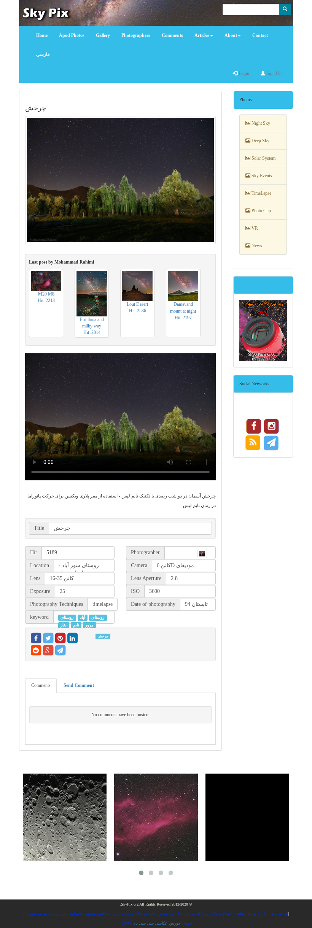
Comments (41, 685)
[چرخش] (120, 180)
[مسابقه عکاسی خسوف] (247, 817)
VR (254, 228)
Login (243, 73)
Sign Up (273, 73)
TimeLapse (260, 193)
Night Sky (260, 123)
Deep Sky (259, 140)
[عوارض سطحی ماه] (65, 817)
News (256, 245)
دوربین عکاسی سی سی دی (156, 923)
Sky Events (261, 175)
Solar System (262, 158)
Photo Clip (260, 210)
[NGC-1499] (156, 817)
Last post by (61, 262)
